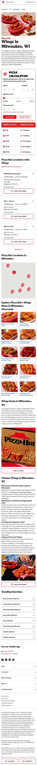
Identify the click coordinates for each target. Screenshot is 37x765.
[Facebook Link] (3, 660)
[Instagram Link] (14, 660)
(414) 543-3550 (8, 212)
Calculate (9, 117)
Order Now (24, 117)
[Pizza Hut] (8, 265)
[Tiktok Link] (10, 660)
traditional (14, 492)
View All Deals (18, 471)
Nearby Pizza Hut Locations (10, 166)
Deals (7, 2)
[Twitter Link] (7, 660)
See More (18, 249)
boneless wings (26, 492)
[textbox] (18, 416)
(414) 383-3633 (8, 238)
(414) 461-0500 (8, 187)
